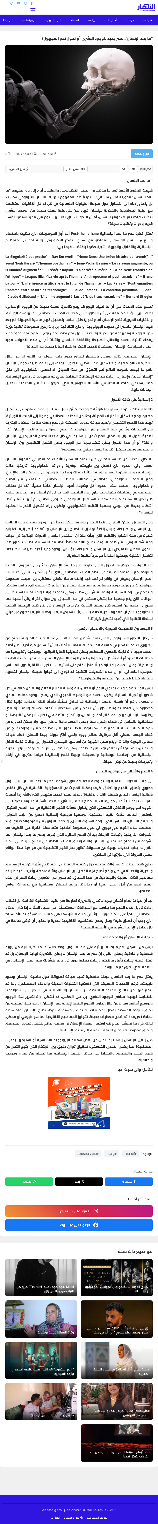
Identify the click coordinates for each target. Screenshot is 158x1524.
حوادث (130, 20)
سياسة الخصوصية (97, 1517)
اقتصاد (74, 20)
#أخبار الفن (131, 1153)
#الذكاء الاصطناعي (88, 1153)
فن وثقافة (29, 20)
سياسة (147, 20)
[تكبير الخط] (124, 169)
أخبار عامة (111, 20)
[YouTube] (18, 3)
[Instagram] (25, 3)
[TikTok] (11, 3)
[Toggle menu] (34, 10)
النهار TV (8, 20)
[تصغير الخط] (134, 169)
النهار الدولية (53, 20)
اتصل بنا (55, 1517)
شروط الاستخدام (73, 1517)
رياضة (91, 20)
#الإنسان (112, 1153)
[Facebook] (32, 3)
